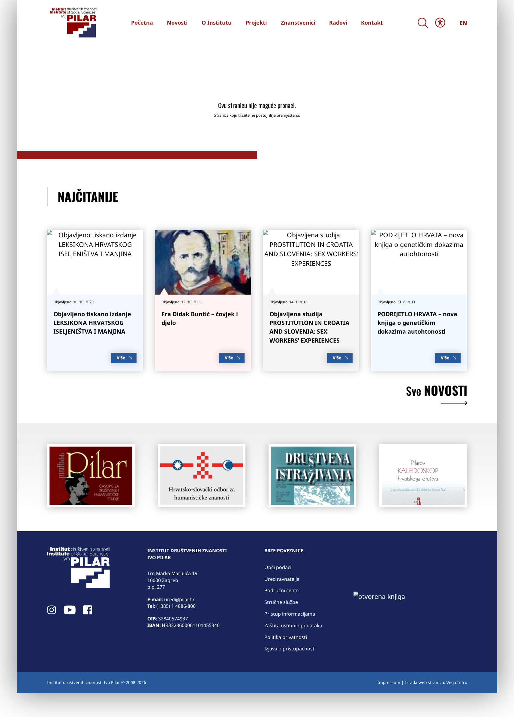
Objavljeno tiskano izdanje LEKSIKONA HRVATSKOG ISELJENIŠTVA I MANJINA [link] (92, 323)
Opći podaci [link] (277, 567)
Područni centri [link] (281, 590)
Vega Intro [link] (456, 682)
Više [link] (121, 358)
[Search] (423, 22)
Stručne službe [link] (281, 602)
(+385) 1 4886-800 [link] (176, 606)
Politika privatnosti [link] (285, 637)
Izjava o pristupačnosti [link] (290, 648)
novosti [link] (436, 391)
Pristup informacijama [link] (289, 613)
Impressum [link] (388, 682)
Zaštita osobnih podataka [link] (293, 625)
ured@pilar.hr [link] (179, 599)
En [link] (463, 22)
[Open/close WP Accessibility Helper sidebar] (440, 22)
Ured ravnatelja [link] (281, 579)
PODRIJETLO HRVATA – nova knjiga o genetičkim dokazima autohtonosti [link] (417, 323)
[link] (72, 22)
